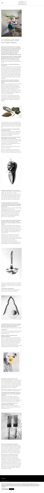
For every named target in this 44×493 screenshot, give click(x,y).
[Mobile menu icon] (2, 3)
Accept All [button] (11, 489)
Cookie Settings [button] (5, 489)
